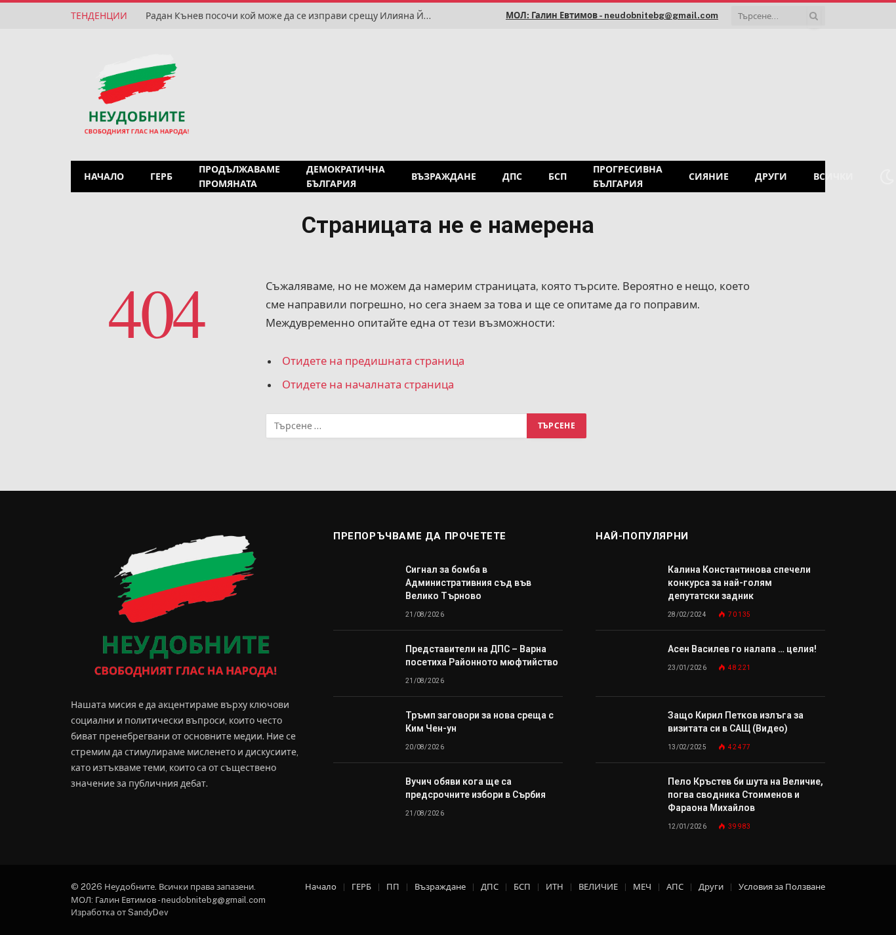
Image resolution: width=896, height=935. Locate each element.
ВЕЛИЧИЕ (598, 887)
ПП (392, 887)
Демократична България (345, 176)
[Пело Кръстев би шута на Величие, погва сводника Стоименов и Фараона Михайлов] (626, 796)
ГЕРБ (161, 176)
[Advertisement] (657, 93)
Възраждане (443, 176)
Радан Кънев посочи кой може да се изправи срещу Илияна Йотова (293, 15)
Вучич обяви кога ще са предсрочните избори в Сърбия (475, 788)
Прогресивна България (627, 176)
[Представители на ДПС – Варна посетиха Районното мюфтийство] (363, 663)
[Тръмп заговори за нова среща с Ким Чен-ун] (363, 730)
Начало (104, 176)
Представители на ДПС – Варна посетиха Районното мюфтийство (481, 655)
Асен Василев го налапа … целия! (742, 649)
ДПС (512, 176)
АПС (674, 887)
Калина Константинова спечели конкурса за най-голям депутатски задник (739, 582)
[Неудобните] (137, 95)
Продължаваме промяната (239, 176)
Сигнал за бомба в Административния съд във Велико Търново (468, 582)
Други (771, 176)
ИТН (554, 887)
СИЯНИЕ (709, 176)
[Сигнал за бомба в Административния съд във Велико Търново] (363, 584)
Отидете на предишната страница (373, 360)
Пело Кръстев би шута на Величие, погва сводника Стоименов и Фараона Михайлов (745, 794)
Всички (833, 176)
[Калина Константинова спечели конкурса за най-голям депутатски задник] (626, 584)
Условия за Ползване (782, 887)
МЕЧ (642, 887)
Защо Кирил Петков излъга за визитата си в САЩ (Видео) (736, 722)
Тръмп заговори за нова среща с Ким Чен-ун (479, 722)
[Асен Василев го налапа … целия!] (626, 663)
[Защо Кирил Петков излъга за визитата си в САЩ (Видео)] (626, 730)
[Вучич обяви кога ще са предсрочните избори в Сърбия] (363, 796)
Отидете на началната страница (368, 384)
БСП (557, 176)
